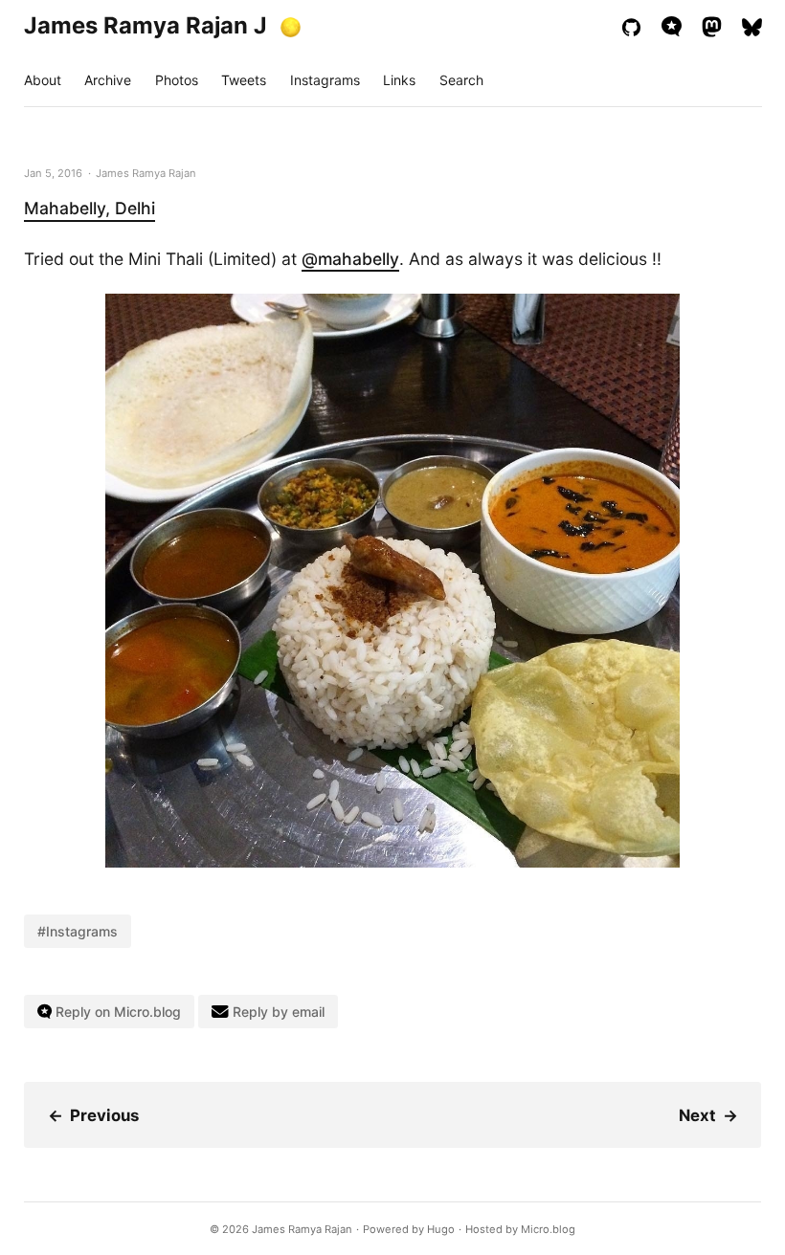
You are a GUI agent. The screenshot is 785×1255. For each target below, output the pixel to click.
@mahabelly (350, 259)
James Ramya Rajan (302, 1229)
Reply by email (277, 1011)
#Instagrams (77, 931)
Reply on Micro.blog (116, 1011)
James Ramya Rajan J (145, 25)
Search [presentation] (461, 80)
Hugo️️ (441, 1229)
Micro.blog (548, 1229)
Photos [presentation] (176, 80)
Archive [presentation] (107, 80)
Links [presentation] (399, 80)
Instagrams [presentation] (325, 80)
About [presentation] (42, 80)
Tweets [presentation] (243, 80)
